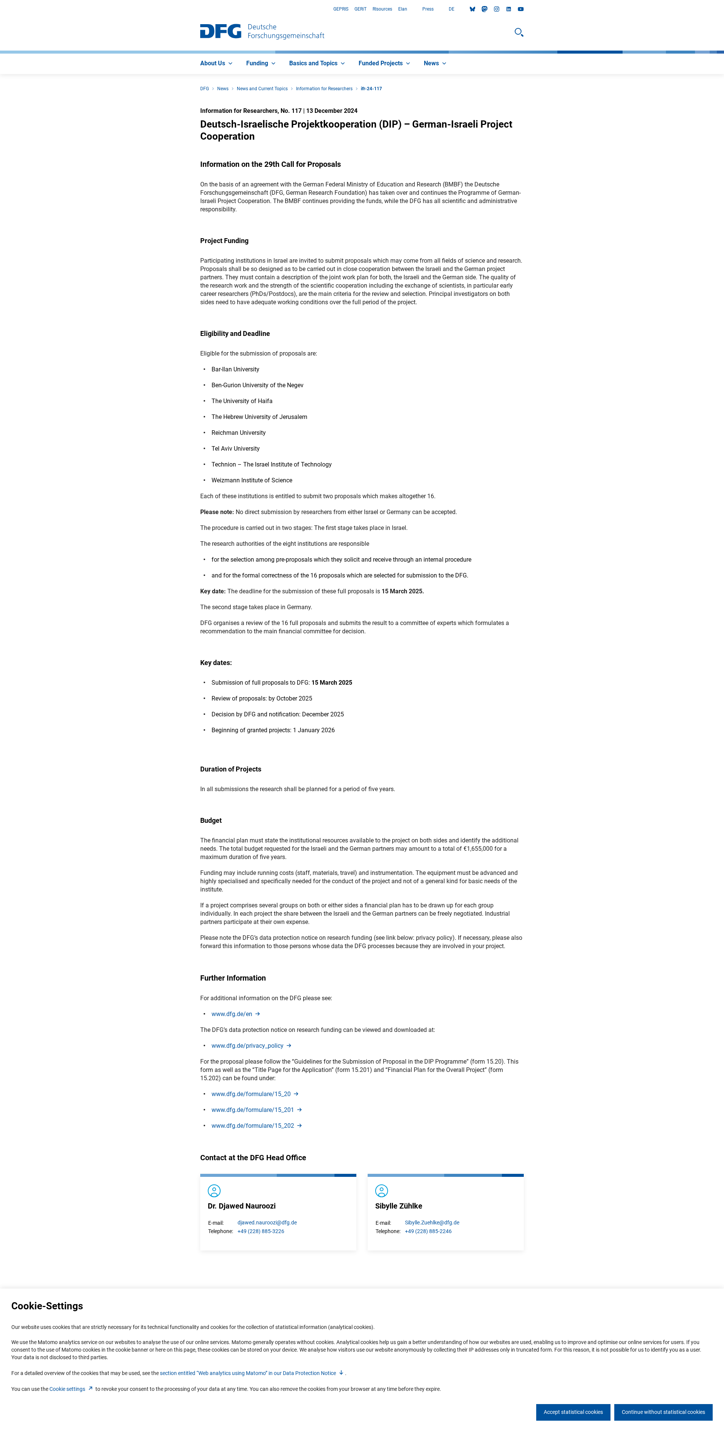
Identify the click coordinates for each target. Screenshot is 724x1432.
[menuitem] (217, 63)
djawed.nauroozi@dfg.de (267, 1223)
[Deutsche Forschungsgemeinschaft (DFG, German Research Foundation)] (262, 32)
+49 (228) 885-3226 (261, 1231)
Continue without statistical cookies (663, 1412)
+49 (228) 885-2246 (428, 1231)
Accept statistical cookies (573, 1412)
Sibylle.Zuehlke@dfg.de (432, 1223)
